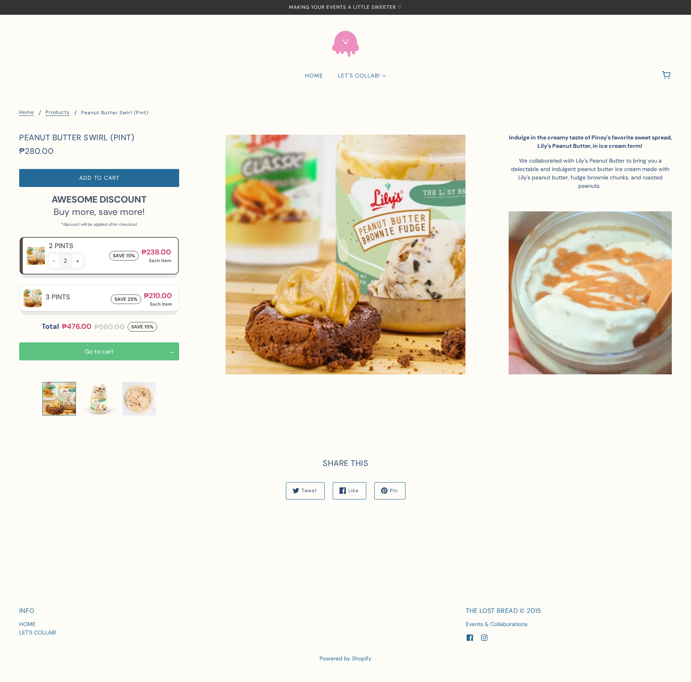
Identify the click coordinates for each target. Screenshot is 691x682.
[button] (54, 261)
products (58, 112)
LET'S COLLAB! (37, 632)
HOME (27, 624)
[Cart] (667, 75)
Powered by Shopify (345, 658)
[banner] (345, 43)
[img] (470, 637)
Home (26, 112)
